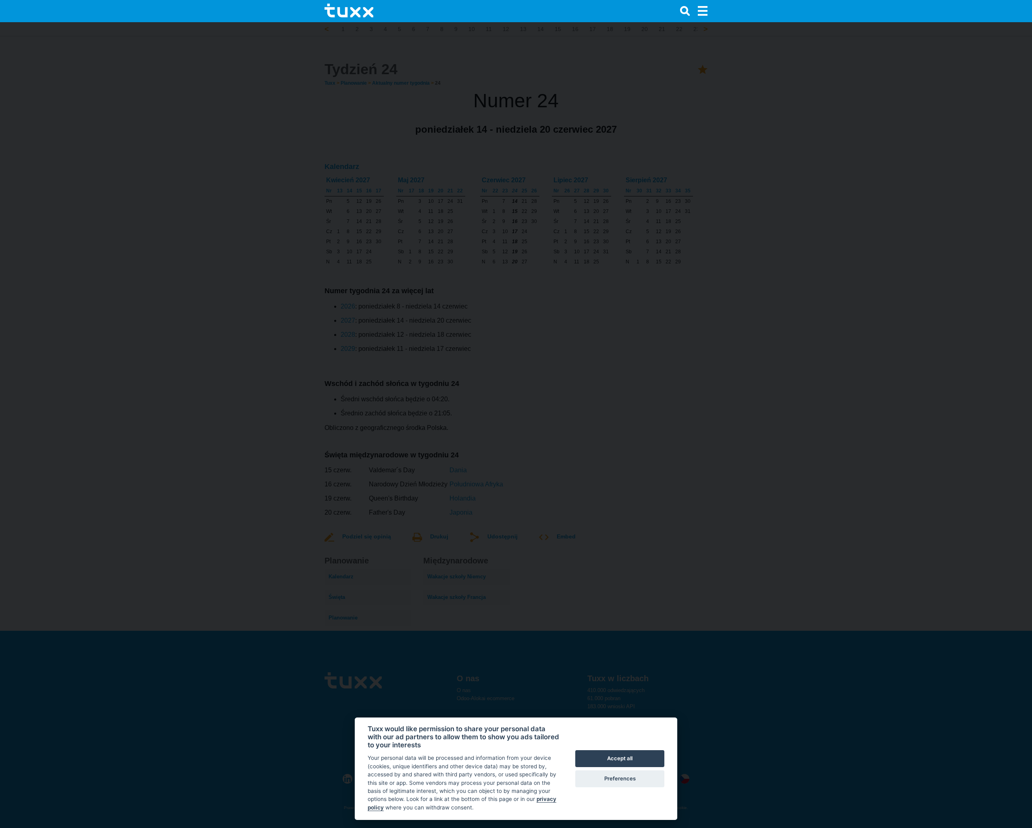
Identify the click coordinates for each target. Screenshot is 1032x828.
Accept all (620, 758)
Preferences (620, 778)
